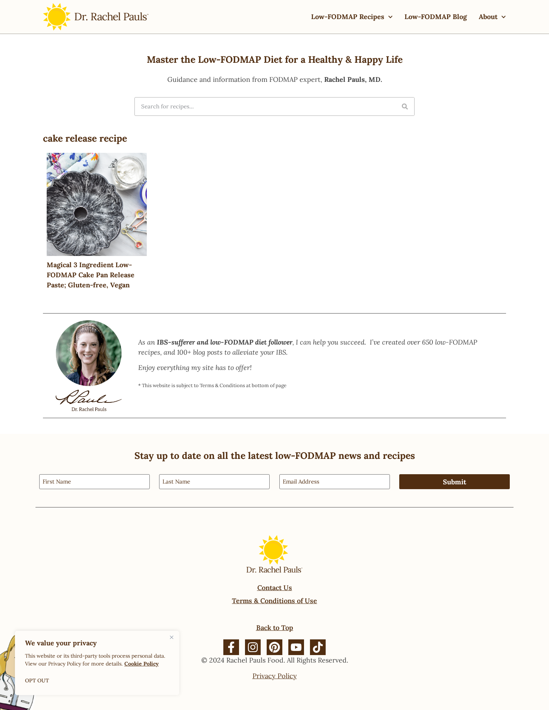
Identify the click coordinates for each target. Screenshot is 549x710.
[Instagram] (253, 647)
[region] (97, 663)
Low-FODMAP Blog (435, 16)
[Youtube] (296, 647)
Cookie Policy (141, 663)
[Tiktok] (318, 647)
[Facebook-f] (231, 647)
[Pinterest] (274, 647)
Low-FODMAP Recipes (347, 16)
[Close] (171, 637)
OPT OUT (37, 680)
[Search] (405, 106)
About (488, 16)
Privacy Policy (274, 676)
